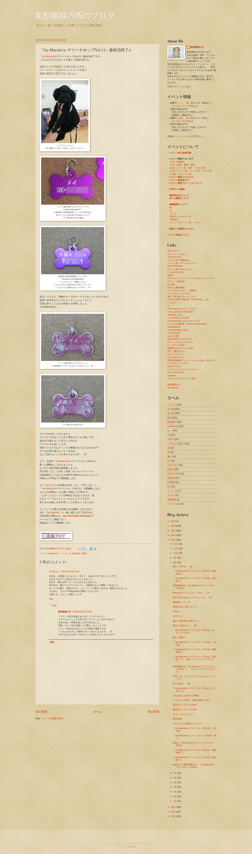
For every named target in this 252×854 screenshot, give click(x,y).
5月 (175, 782)
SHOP (170, 439)
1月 (175, 801)
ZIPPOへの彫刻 (177, 189)
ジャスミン (54, 571)
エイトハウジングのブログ (180, 342)
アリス (173, 213)
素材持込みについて (179, 195)
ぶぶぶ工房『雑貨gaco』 (179, 260)
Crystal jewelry (174, 321)
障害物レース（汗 (181, 602)
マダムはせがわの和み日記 (180, 311)
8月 (175, 562)
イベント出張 (173, 504)
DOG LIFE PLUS (175, 372)
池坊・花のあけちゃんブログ (181, 296)
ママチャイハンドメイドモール (182, 369)
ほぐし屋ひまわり (176, 351)
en (168, 305)
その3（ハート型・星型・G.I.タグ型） (188, 168)
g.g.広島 (171, 284)
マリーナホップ (48, 70)
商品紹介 (76, 553)
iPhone (170, 469)
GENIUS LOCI (174, 257)
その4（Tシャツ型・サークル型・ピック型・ (191, 171)
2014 (173, 807)
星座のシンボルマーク (180, 216)
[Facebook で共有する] (91, 549)
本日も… (177, 611)
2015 (173, 540)
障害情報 (171, 499)
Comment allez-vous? (177, 330)
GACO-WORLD (175, 266)
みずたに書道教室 (176, 287)
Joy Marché (48, 56)
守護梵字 (174, 219)
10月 (175, 553)
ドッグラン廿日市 (180, 121)
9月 (175, 558)
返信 (51, 599)
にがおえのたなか (176, 272)
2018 (173, 526)
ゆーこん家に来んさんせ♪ (179, 269)
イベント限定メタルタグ (181, 177)
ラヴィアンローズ (176, 354)
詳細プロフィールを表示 (179, 86)
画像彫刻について (178, 204)
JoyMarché (52, 553)
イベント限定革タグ (179, 180)
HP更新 (171, 482)
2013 (173, 812)
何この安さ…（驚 (181, 683)
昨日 (46, 441)
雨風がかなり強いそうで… (186, 607)
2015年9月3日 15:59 (82, 611)
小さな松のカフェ (176, 357)
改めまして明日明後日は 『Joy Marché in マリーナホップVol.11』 (194, 765)
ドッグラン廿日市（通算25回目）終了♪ (192, 700)
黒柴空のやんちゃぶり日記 (180, 348)
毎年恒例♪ (178, 719)
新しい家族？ (179, 637)
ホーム (97, 711)
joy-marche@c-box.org (76, 516)
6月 (175, 778)
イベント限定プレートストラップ (186, 183)
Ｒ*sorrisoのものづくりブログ (181, 308)
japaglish (171, 375)
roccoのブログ (174, 366)
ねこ (169, 430)
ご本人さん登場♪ (175, 443)
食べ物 (170, 413)
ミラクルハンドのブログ (179, 293)
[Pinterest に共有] (95, 549)
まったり (171, 491)
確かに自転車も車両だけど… (187, 621)
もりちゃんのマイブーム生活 (181, 378)
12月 (175, 544)
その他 (170, 409)
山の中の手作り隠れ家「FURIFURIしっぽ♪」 (189, 299)
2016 (173, 535)
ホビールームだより (177, 254)
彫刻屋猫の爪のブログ (75, 15)
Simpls (170, 275)
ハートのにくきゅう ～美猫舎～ (182, 290)
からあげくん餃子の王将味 (186, 695)
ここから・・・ (175, 302)
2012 (173, 816)
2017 (173, 530)
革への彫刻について (179, 198)
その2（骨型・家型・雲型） (183, 165)
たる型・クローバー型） (181, 174)
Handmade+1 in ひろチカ (179, 339)
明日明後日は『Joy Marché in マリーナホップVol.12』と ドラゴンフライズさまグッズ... (194, 669)
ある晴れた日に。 (176, 315)
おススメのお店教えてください (188, 723)
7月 (175, 773)
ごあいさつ (172, 465)
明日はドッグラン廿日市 (185, 709)
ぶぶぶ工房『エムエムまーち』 (182, 263)
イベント (63, 553)
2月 (175, 796)
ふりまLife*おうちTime (178, 318)
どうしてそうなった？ (184, 714)
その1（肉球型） (178, 162)
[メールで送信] (80, 549)
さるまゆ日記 (173, 333)
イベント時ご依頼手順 (180, 153)
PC (168, 461)
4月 (175, 787)
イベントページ (181, 136)
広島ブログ (172, 251)
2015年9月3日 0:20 (70, 571)
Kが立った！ (179, 616)
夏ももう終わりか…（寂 (185, 625)
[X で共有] (87, 549)
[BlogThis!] (84, 549)
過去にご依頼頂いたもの (181, 228)
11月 (175, 548)
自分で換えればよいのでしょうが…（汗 (192, 597)
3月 (175, 792)
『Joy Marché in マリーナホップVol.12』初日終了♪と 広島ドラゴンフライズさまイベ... (195, 659)
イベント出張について (178, 235)
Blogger (171, 478)
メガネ (170, 495)
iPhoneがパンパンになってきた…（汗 (191, 593)
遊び (169, 456)
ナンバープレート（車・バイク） (186, 222)
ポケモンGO (173, 473)
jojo (168, 486)
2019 (173, 521)
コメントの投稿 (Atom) (52, 718)
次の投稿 (41, 711)
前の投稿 (153, 711)
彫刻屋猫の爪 (53, 548)
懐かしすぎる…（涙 (182, 566)
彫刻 (84, 553)
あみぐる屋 (172, 336)
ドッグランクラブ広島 (182, 106)
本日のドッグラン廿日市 (185, 705)
